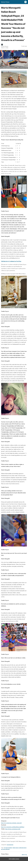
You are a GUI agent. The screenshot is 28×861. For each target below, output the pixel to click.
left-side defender (5, 849)
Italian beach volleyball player (19, 847)
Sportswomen (10, 844)
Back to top (24, 854)
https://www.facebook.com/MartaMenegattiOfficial (12, 827)
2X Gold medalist (8, 847)
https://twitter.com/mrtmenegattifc (12, 829)
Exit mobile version (14, 859)
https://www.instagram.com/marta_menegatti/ (11, 823)
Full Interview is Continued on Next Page (11, 261)
